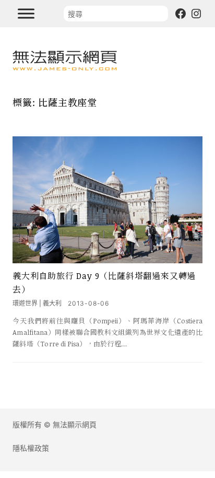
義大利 (52, 303)
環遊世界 (25, 303)
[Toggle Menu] (26, 13)
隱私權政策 (31, 448)
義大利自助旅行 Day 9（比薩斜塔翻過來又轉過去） (104, 282)
